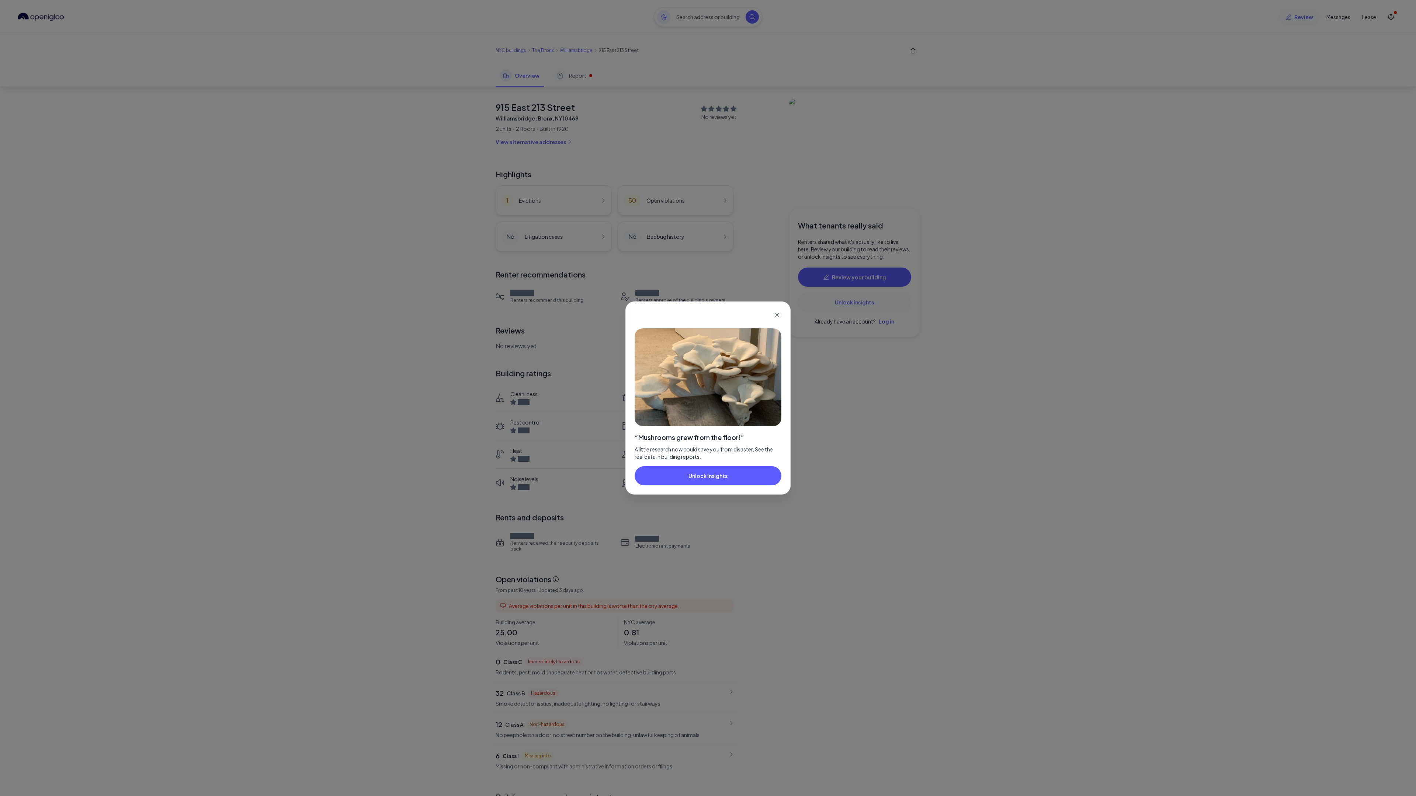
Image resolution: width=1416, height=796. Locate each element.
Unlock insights (708, 475)
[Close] (777, 315)
